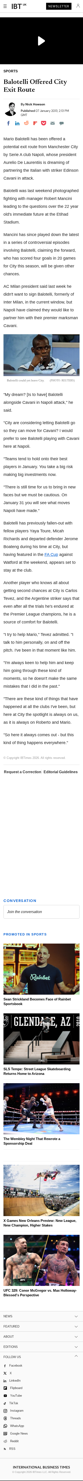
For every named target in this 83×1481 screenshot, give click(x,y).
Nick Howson (35, 104)
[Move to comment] (61, 123)
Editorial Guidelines (61, 772)
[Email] (52, 123)
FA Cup (51, 554)
